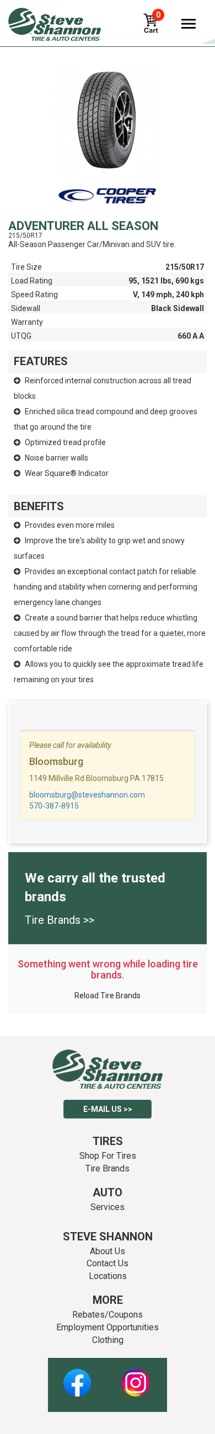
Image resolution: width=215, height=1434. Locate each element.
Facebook (76, 1376)
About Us (107, 1251)
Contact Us (107, 1263)
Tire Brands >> (59, 920)
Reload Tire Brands (107, 995)
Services (107, 1207)
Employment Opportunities (107, 1327)
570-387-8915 (54, 805)
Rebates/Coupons (107, 1314)
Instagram (135, 1376)
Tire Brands (107, 1168)
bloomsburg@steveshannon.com (87, 794)
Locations (108, 1276)
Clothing (107, 1340)
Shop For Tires (107, 1156)
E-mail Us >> (107, 1109)
